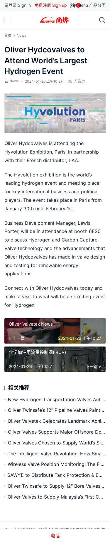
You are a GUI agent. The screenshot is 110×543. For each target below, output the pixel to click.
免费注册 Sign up (51, 5)
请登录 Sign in (17, 5)
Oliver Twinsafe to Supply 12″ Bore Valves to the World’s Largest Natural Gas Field (57, 486)
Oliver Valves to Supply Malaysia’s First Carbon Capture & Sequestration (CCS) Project (57, 497)
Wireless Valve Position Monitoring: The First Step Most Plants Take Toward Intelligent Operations (57, 464)
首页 (7, 35)
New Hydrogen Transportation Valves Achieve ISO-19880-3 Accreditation (57, 399)
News (14, 81)
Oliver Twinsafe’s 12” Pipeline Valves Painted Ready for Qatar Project (57, 410)
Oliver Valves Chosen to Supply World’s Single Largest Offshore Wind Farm (57, 443)
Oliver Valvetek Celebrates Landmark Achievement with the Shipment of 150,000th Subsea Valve (57, 421)
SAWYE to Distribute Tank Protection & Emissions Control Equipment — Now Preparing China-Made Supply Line (56, 475)
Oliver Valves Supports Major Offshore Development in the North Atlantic (57, 432)
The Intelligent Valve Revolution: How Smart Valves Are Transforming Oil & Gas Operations (57, 454)
